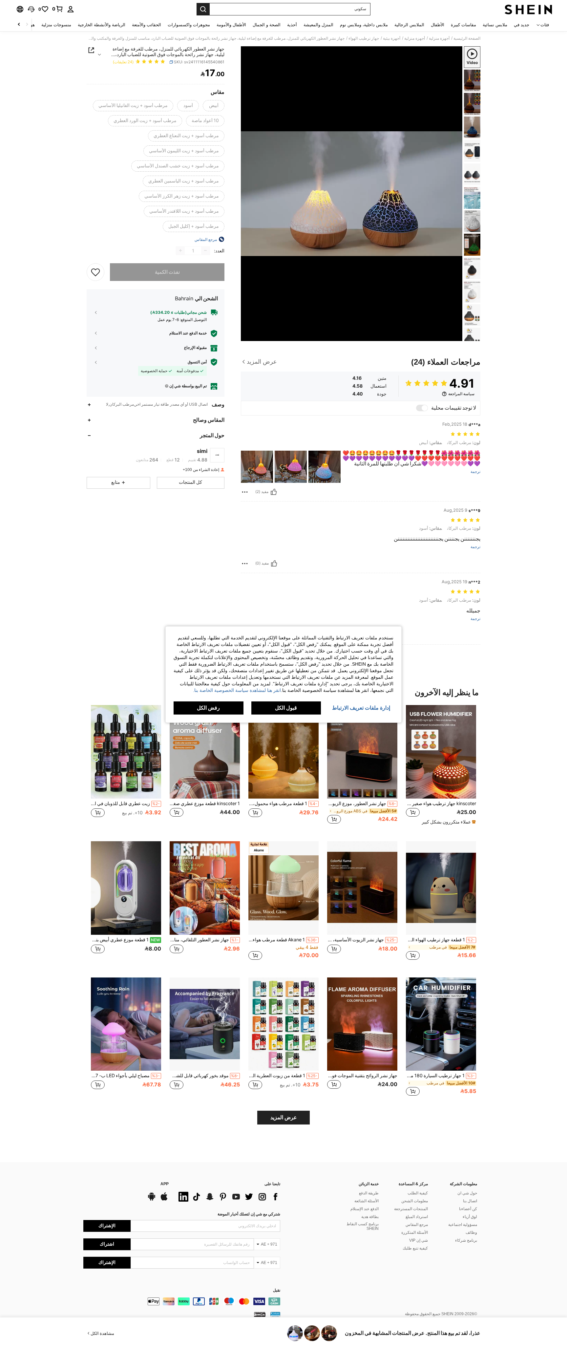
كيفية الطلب (418, 1193)
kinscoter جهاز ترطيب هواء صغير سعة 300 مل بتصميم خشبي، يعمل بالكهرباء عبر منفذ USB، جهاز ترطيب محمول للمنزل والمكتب (441, 803)
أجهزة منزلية (439, 38)
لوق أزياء (470, 1216)
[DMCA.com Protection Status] (259, 1314)
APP (164, 1184)
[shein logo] (528, 9)
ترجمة (475, 472)
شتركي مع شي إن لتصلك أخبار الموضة (249, 1214)
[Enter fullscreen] (248, 335)
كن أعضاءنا (468, 1209)
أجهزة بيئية (391, 38)
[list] (227, 1197)
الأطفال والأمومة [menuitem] (231, 24)
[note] (448, 822)
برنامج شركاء (466, 1240)
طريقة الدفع (369, 1193)
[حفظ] (95, 272)
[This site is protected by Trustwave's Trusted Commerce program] (275, 1314)
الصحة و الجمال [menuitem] (267, 24)
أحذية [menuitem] (292, 24)
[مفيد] (274, 492)
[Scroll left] (27, 24)
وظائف (471, 1232)
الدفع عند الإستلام (364, 1209)
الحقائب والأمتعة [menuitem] (146, 24)
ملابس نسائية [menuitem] (495, 24)
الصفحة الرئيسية (466, 38)
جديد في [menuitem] (521, 24)
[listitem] (441, 767)
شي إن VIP (418, 1240)
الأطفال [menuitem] (437, 24)
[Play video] (352, 194)
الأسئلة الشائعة (366, 1201)
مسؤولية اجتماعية (462, 1224)
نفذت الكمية (167, 272)
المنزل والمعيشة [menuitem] (318, 24)
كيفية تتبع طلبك (415, 1248)
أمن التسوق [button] (197, 362)
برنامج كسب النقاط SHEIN (362, 1226)
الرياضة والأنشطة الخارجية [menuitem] (101, 24)
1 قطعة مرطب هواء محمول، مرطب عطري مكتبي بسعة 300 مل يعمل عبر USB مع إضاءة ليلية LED (282, 803)
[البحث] (203, 9)
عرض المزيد (283, 1117)
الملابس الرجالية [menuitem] (409, 24)
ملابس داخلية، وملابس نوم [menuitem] (364, 24)
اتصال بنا (470, 1201)
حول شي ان (467, 1193)
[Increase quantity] (180, 250)
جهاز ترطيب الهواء (363, 38)
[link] (57, 9)
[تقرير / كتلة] (245, 492)
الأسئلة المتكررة (414, 1232)
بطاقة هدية (370, 1216)
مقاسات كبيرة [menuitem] (463, 24)
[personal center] (70, 9)
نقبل (276, 1290)
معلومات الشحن (414, 1201)
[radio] (213, 105)
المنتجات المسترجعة (411, 1209)
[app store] (164, 1199)
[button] (31, 9)
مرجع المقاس (417, 1224)
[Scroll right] (19, 24)
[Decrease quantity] (205, 250)
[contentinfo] (181, 1301)
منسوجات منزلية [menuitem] (56, 24)
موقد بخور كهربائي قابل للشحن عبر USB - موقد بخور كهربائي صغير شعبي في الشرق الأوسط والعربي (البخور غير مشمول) (204, 1075)
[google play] (151, 1199)
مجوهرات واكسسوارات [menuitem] (189, 24)
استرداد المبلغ (417, 1216)
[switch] (422, 408)
